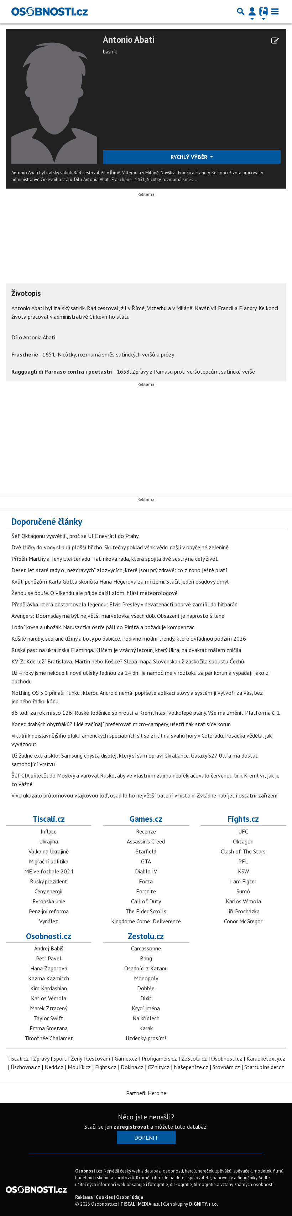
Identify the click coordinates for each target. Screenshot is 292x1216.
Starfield (146, 851)
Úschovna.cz (25, 1067)
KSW (243, 871)
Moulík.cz (79, 1067)
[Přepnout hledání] (240, 11)
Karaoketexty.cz (265, 1058)
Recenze (146, 831)
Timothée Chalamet (49, 1038)
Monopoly (146, 978)
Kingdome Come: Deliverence (146, 921)
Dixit (146, 998)
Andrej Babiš (48, 948)
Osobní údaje (129, 1197)
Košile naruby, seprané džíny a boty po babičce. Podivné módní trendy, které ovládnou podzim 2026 (128, 638)
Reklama (84, 1197)
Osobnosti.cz (48, 936)
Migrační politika (48, 861)
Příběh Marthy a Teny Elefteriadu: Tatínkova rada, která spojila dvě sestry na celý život (114, 558)
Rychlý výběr (190, 156)
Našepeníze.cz (191, 1067)
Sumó (243, 891)
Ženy (76, 1058)
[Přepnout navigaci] (252, 11)
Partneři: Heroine (146, 1093)
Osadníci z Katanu (146, 968)
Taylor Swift (48, 1018)
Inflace (49, 831)
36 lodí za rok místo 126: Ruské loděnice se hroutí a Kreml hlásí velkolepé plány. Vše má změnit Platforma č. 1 (145, 712)
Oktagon (243, 841)
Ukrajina (48, 841)
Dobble (146, 988)
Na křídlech (146, 1018)
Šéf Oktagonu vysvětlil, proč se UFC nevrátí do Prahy (75, 535)
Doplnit (146, 1137)
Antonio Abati (129, 40)
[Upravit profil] (275, 41)
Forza (146, 881)
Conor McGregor (243, 921)
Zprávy (41, 1058)
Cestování (98, 1058)
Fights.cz (243, 819)
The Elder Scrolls (145, 911)
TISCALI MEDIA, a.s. (140, 1204)
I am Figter (243, 881)
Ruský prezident (48, 881)
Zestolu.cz (146, 936)
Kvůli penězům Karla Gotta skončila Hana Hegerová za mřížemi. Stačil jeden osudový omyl (120, 581)
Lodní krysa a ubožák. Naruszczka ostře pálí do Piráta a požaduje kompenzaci (103, 627)
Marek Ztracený (48, 1008)
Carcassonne (146, 948)
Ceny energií (49, 891)
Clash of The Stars (243, 851)
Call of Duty (146, 901)
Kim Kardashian (48, 988)
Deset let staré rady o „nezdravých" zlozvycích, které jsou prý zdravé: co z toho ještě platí (119, 570)
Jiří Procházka (243, 911)
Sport (60, 1058)
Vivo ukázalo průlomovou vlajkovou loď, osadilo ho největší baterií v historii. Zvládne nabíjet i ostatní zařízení (144, 795)
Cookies (104, 1197)
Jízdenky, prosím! (146, 1038)
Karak (146, 1028)
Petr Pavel (48, 958)
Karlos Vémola (243, 901)
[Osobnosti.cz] (49, 11)
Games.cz (146, 819)
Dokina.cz (132, 1067)
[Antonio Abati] (54, 98)
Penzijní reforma (49, 911)
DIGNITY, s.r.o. (203, 1204)
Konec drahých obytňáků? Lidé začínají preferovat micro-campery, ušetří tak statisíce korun (121, 724)
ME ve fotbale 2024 (48, 871)
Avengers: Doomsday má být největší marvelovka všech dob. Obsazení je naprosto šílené (117, 615)
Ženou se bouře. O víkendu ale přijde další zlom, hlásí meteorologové (94, 592)
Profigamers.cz (159, 1058)
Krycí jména (146, 1008)
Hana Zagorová (48, 968)
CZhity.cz (159, 1067)
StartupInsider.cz (264, 1067)
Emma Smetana (49, 1028)
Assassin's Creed (146, 841)
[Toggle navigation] (275, 11)
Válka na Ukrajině (48, 851)
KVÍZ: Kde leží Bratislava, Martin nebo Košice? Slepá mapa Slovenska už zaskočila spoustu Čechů (127, 661)
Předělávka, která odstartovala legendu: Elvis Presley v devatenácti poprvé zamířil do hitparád (124, 604)
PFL (243, 861)
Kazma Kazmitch (48, 978)
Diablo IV (146, 871)
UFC (243, 831)
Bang (146, 958)
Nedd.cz (54, 1067)
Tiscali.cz (48, 819)
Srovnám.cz (226, 1067)
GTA (146, 861)
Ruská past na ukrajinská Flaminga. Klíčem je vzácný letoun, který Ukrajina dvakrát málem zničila (126, 649)
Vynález (48, 921)
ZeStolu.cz (194, 1058)
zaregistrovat (131, 1126)
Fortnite (146, 891)
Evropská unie (48, 901)
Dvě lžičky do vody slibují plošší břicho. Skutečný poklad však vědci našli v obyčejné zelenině (120, 547)
